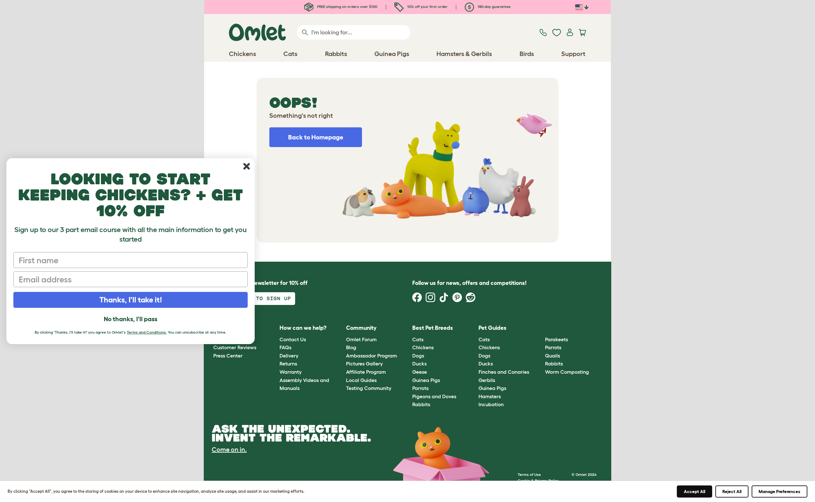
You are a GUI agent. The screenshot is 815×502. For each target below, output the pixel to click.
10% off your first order (427, 6)
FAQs (285, 347)
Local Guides (361, 380)
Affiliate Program (366, 372)
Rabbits (421, 404)
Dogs (418, 355)
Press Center (228, 355)
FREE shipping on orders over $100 (346, 6)
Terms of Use (529, 474)
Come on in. (229, 449)
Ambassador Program (371, 355)
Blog (351, 347)
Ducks (419, 363)
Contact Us (293, 339)
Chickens (423, 347)
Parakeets (556, 339)
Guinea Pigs (426, 380)
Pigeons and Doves (434, 396)
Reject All (731, 491)
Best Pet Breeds (432, 328)
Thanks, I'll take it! (130, 299)
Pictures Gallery (364, 363)
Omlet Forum (361, 339)
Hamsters (489, 396)
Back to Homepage (315, 137)
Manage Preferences (779, 491)
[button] (540, 328)
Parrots (420, 388)
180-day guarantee (494, 6)
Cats (417, 339)
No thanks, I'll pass (130, 318)
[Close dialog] (246, 166)
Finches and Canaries (503, 372)
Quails (552, 355)
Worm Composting (567, 372)
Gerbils (486, 380)
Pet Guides (492, 328)
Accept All (694, 491)
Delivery (289, 355)
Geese (419, 372)
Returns (288, 363)
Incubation (491, 404)
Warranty (290, 372)
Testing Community (368, 388)
